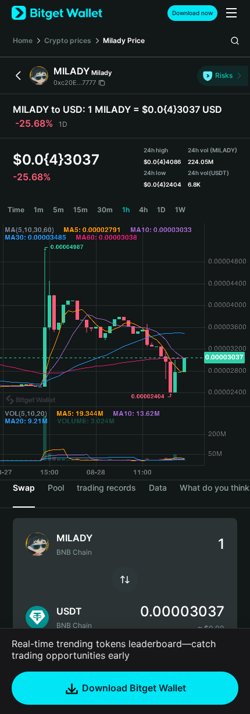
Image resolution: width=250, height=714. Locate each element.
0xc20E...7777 (74, 82)
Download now (192, 12)
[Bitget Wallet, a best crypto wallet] (57, 13)
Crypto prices (67, 40)
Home (23, 40)
